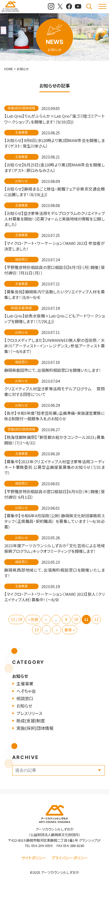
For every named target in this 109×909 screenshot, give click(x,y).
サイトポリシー (33, 858)
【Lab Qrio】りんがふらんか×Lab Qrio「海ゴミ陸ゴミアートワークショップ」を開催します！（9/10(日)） (54, 118)
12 (96, 619)
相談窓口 (24, 698)
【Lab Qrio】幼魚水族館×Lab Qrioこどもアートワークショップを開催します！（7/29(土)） (54, 318)
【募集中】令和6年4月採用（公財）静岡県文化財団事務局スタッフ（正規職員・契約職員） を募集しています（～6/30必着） (54, 521)
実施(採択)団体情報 (34, 728)
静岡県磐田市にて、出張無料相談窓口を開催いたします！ (52, 370)
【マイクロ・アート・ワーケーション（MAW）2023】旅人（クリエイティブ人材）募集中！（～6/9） (54, 596)
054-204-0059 (41, 845)
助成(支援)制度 (30, 720)
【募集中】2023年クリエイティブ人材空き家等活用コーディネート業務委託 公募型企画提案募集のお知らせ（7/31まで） (54, 467)
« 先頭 (33, 619)
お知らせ (20, 676)
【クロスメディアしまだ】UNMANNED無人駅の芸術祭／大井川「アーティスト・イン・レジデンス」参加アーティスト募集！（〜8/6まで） (54, 345)
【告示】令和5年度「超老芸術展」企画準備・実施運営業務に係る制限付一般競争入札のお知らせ (54, 415)
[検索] (89, 6)
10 (76, 619)
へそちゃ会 (26, 691)
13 (36, 629)
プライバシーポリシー (69, 858)
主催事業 (24, 683)
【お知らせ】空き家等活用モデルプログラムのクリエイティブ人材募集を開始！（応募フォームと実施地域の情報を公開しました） (54, 218)
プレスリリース (29, 713)
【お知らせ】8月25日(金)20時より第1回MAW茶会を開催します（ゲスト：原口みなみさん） (54, 167)
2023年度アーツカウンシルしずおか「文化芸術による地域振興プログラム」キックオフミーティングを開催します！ (54, 548)
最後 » (70, 629)
